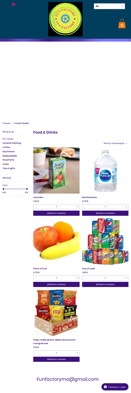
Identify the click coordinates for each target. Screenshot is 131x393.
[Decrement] (35, 206)
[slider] (3, 188)
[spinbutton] (56, 206)
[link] (122, 23)
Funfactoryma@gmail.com (68, 379)
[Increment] (77, 206)
